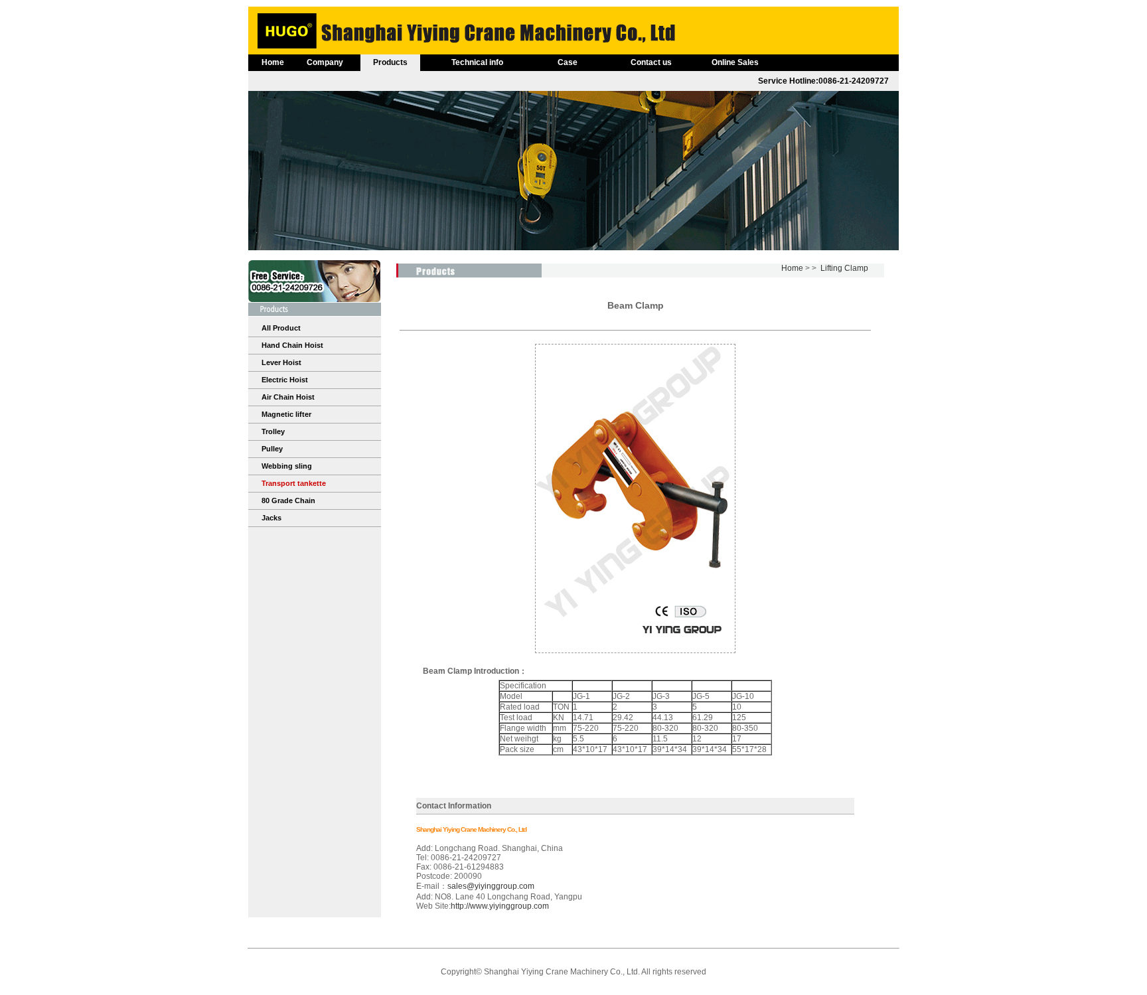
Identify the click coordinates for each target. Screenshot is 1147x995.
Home (273, 62)
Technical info (477, 62)
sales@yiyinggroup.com (490, 886)
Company (325, 62)
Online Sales (735, 62)
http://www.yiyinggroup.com (500, 906)
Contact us (651, 62)
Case (567, 62)
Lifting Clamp (844, 268)
